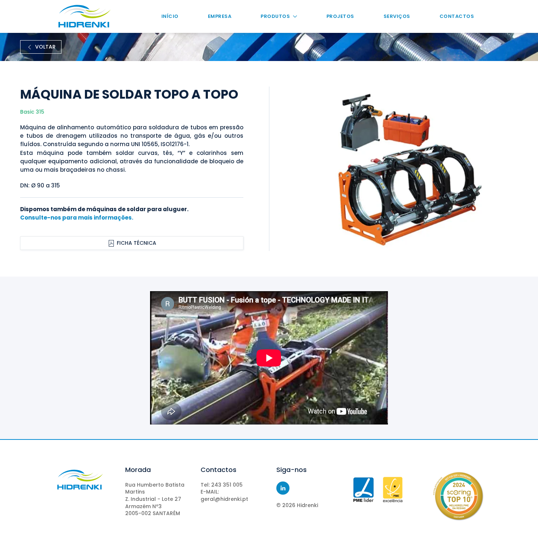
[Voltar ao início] (84, 16)
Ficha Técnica (136, 243)
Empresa (220, 16)
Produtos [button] (275, 16)
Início (170, 16)
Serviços (397, 16)
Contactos (457, 16)
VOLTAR (45, 46)
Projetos (340, 16)
